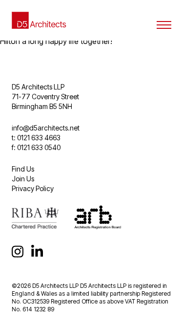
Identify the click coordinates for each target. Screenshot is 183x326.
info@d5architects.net (46, 128)
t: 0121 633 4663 (36, 137)
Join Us (23, 178)
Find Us (23, 169)
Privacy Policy (33, 188)
